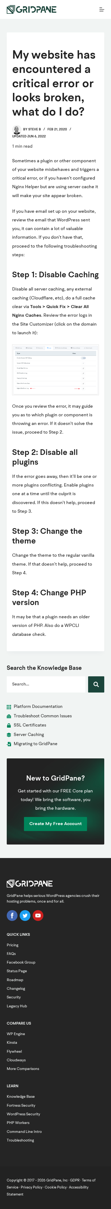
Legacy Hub (17, 1006)
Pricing (12, 945)
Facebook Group (21, 962)
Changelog (16, 989)
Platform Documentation (38, 707)
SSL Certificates (30, 725)
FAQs (11, 954)
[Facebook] (12, 920)
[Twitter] (25, 920)
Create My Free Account (55, 824)
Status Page (17, 971)
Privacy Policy (31, 1187)
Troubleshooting (20, 1140)
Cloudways (16, 1060)
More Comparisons (23, 1069)
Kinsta (12, 1043)
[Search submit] (96, 684)
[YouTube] (38, 920)
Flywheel (14, 1051)
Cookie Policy (56, 1187)
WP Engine (16, 1034)
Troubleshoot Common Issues (43, 716)
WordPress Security (23, 1114)
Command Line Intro (24, 1132)
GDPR (74, 1180)
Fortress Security (21, 1105)
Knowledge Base (21, 1097)
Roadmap (15, 980)
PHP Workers (18, 1123)
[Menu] (101, 9)
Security (14, 997)
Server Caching (29, 735)
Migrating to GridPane (35, 744)
